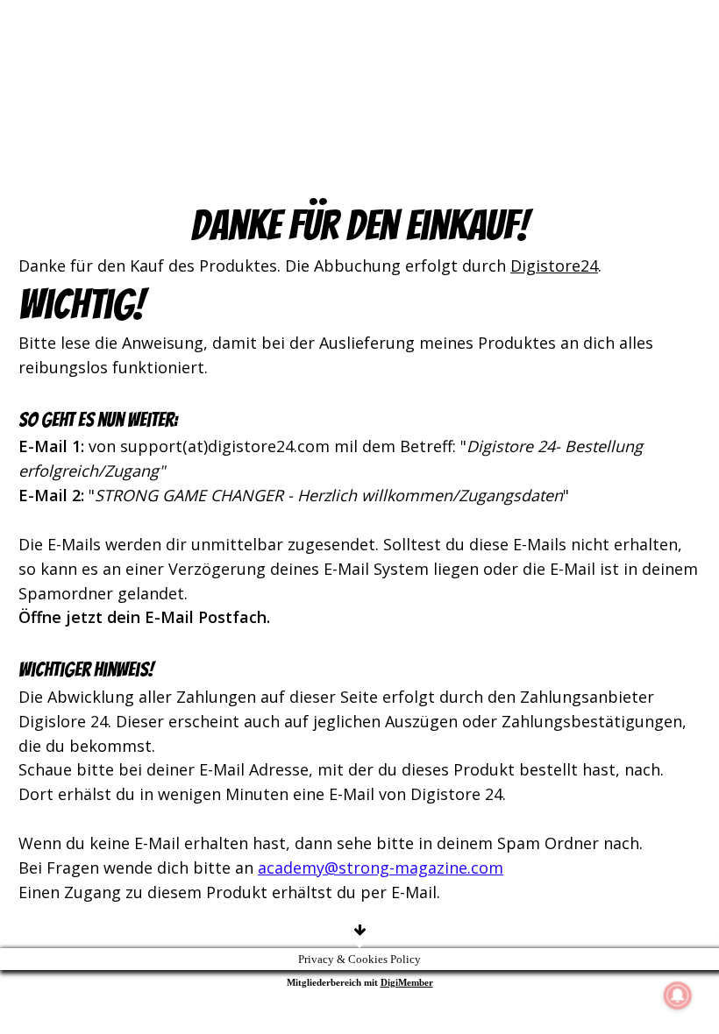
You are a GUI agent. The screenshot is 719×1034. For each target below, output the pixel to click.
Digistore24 (554, 265)
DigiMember (407, 982)
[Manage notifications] (678, 995)
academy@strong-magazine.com (380, 867)
